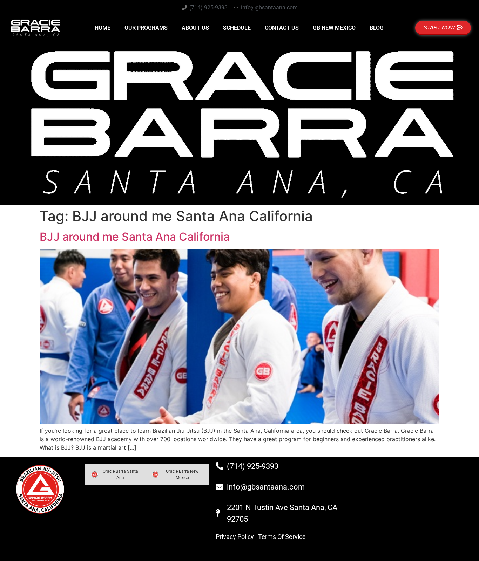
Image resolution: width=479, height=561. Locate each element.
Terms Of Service (282, 536)
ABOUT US (195, 28)
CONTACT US (282, 28)
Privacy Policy (235, 536)
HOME (102, 28)
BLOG (377, 28)
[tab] (115, 474)
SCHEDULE (237, 28)
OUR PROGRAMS (146, 28)
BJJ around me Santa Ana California (135, 237)
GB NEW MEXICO (334, 28)
